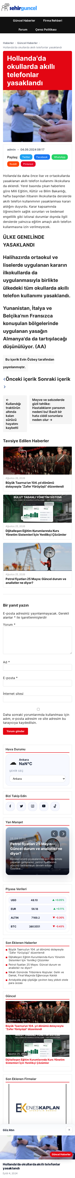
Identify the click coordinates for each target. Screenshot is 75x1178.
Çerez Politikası (46, 29)
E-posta (10, 678)
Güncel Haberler (24, 20)
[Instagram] (32, 806)
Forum (23, 29)
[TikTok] (55, 806)
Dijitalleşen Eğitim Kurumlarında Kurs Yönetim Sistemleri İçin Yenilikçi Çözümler (37, 958)
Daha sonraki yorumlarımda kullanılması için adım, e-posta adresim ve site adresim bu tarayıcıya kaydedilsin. (36, 719)
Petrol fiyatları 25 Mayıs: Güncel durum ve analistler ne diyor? (35, 966)
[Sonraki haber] (62, 833)
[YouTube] (43, 806)
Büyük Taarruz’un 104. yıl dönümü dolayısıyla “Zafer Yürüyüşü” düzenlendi (36, 951)
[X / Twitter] (21, 806)
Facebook (42, 157)
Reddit (13, 164)
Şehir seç (16, 770)
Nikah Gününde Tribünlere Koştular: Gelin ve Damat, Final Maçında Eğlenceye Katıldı (36, 974)
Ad (6, 662)
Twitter (26, 157)
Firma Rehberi (52, 20)
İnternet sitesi (13, 694)
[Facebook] (10, 806)
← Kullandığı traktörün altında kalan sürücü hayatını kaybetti (13, 414)
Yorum (9, 625)
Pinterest (28, 164)
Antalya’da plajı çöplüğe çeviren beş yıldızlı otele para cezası (38, 981)
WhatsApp (59, 157)
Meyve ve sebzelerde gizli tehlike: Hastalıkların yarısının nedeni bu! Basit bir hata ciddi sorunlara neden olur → (48, 410)
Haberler (8, 43)
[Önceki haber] (54, 833)
